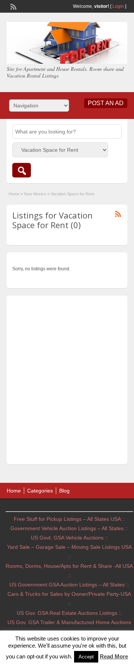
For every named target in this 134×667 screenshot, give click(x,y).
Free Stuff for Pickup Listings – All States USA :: (69, 519)
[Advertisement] (67, 382)
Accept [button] (86, 657)
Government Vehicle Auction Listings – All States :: (69, 528)
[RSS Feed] (13, 6)
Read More (114, 656)
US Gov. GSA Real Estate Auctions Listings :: (69, 613)
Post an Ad (106, 103)
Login (118, 6)
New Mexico (35, 194)
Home (14, 194)
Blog (64, 491)
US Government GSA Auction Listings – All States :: (69, 585)
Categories (40, 491)
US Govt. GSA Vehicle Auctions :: (69, 538)
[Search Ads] (21, 170)
